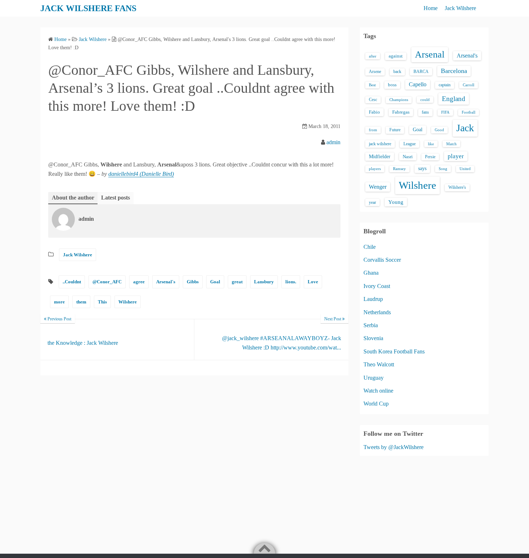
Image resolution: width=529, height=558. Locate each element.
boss (392, 84)
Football (468, 112)
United (465, 169)
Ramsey (399, 169)
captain (445, 84)
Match (451, 144)
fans (425, 112)
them (81, 302)
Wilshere (127, 302)
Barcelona (454, 70)
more (59, 302)
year (372, 202)
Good (439, 130)
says (422, 168)
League (409, 143)
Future (395, 129)
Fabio (374, 112)
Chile (369, 247)
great (237, 281)
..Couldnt (72, 281)
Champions (398, 100)
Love (313, 281)
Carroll (468, 85)
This (102, 302)
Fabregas (401, 112)
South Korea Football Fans (394, 351)
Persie (430, 156)
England (453, 98)
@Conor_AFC (107, 281)
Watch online (378, 391)
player (456, 156)
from (373, 130)
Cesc (373, 99)
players (375, 168)
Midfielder (379, 156)
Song (443, 168)
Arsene (375, 71)
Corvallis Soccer (382, 260)
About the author (73, 198)
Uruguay (373, 378)
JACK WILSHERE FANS (88, 8)
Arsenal (429, 54)
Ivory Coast (376, 286)
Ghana (371, 273)
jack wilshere (380, 143)
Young (395, 202)
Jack (465, 127)
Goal (215, 281)
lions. (290, 281)
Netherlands (377, 312)
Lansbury (264, 281)
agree (139, 281)
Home (431, 8)
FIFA (445, 112)
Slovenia (373, 338)
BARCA (421, 71)
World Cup (376, 404)
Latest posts (115, 198)
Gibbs (193, 281)
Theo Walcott (378, 364)
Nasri (408, 156)
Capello (417, 84)
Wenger (377, 187)
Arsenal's (165, 281)
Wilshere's (457, 187)
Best (372, 85)
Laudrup (373, 299)
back (397, 71)
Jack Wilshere (460, 8)
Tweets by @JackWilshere (393, 447)
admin (333, 142)
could (425, 99)
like (431, 144)
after (372, 56)
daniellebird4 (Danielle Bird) (141, 174)
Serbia (370, 325)
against (396, 56)
